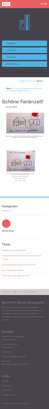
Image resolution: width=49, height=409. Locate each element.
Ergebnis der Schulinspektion (15, 250)
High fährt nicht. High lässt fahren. (17, 275)
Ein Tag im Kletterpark (27, 81)
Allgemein (16, 292)
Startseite (6, 292)
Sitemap (5, 381)
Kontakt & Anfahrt (9, 395)
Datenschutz (7, 390)
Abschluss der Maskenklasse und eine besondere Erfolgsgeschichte (24, 89)
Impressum (6, 385)
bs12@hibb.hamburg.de (16, 356)
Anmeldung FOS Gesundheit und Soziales (20, 265)
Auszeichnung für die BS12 (14, 270)
